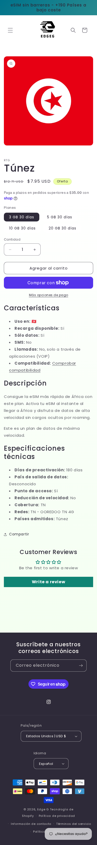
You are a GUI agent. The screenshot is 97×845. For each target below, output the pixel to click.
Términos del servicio (73, 824)
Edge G (43, 809)
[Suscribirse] (80, 665)
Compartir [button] (19, 534)
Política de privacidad (57, 816)
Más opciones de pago (48, 295)
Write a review (48, 582)
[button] (10, 30)
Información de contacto (31, 824)
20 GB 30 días (62, 228)
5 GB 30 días (59, 217)
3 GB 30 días (21, 217)
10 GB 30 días (22, 228)
